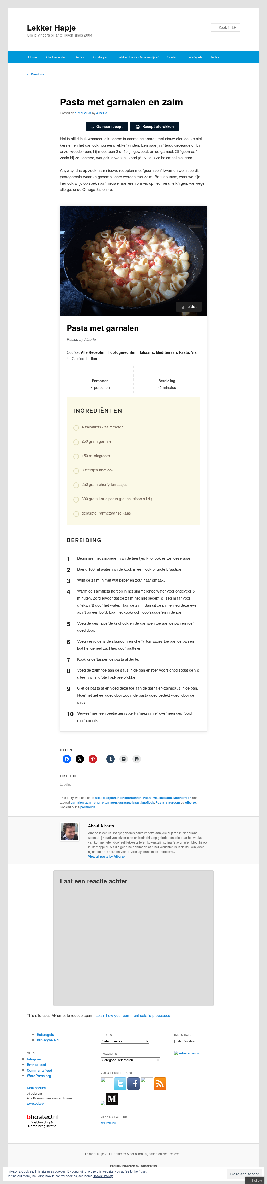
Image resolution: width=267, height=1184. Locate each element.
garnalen (77, 802)
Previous (35, 74)
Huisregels (195, 57)
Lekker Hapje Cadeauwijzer (138, 57)
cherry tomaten (105, 802)
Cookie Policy (103, 1176)
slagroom (173, 802)
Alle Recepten (55, 57)
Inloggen (34, 1058)
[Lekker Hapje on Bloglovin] (103, 1104)
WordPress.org (39, 1075)
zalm (88, 802)
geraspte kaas (129, 802)
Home (32, 57)
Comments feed (39, 1070)
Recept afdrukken (157, 126)
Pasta (147, 797)
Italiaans (165, 797)
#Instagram (101, 57)
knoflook (147, 802)
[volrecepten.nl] (186, 1053)
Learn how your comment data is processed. (133, 1015)
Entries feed (36, 1064)
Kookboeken (36, 1087)
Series (79, 57)
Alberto (101, 113)
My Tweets (108, 1122)
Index (215, 57)
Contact (173, 57)
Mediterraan (182, 797)
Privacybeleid (48, 1039)
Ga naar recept (109, 126)
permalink (87, 807)
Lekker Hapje (51, 27)
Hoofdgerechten (129, 797)
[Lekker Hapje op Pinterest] (147, 1088)
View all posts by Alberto (108, 856)
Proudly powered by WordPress (133, 1165)
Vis (155, 797)
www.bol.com (36, 1103)
